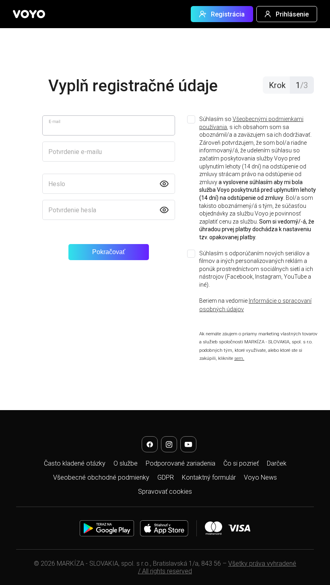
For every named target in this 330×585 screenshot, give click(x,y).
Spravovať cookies (165, 491)
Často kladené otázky (74, 463)
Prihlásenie (292, 14)
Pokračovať (108, 251)
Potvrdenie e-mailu (75, 152)
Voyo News (260, 477)
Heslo (56, 184)
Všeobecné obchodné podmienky (101, 477)
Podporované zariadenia (180, 463)
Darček (277, 463)
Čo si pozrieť (241, 463)
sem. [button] (239, 358)
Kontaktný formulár (209, 477)
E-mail (54, 121)
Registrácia (228, 14)
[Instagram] (169, 444)
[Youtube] (188, 444)
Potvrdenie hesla (72, 210)
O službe (125, 463)
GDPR (165, 477)
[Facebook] (150, 444)
